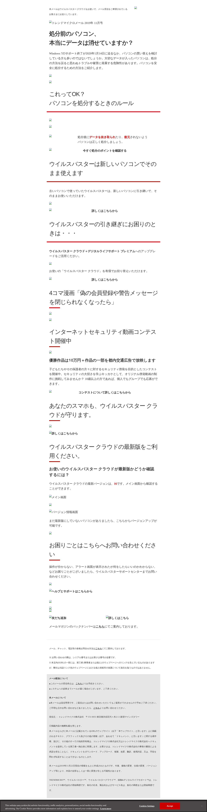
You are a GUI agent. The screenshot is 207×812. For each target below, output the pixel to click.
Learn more (105, 808)
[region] (103, 806)
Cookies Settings (146, 806)
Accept (170, 806)
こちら (79, 684)
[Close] (201, 806)
